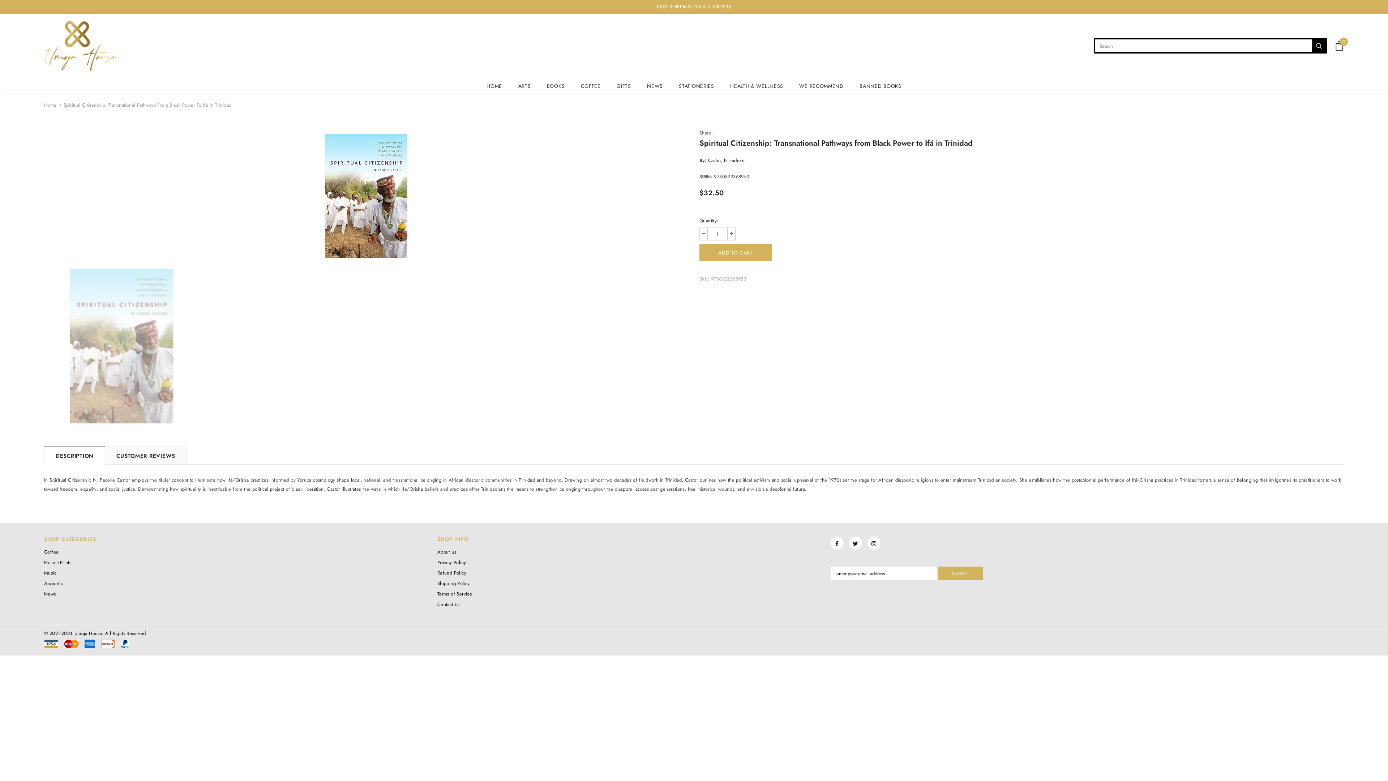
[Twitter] (855, 543)
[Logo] (80, 46)
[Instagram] (874, 543)
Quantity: (709, 220)
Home (50, 105)
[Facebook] (837, 543)
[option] (366, 196)
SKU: (704, 279)
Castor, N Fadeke (726, 160)
